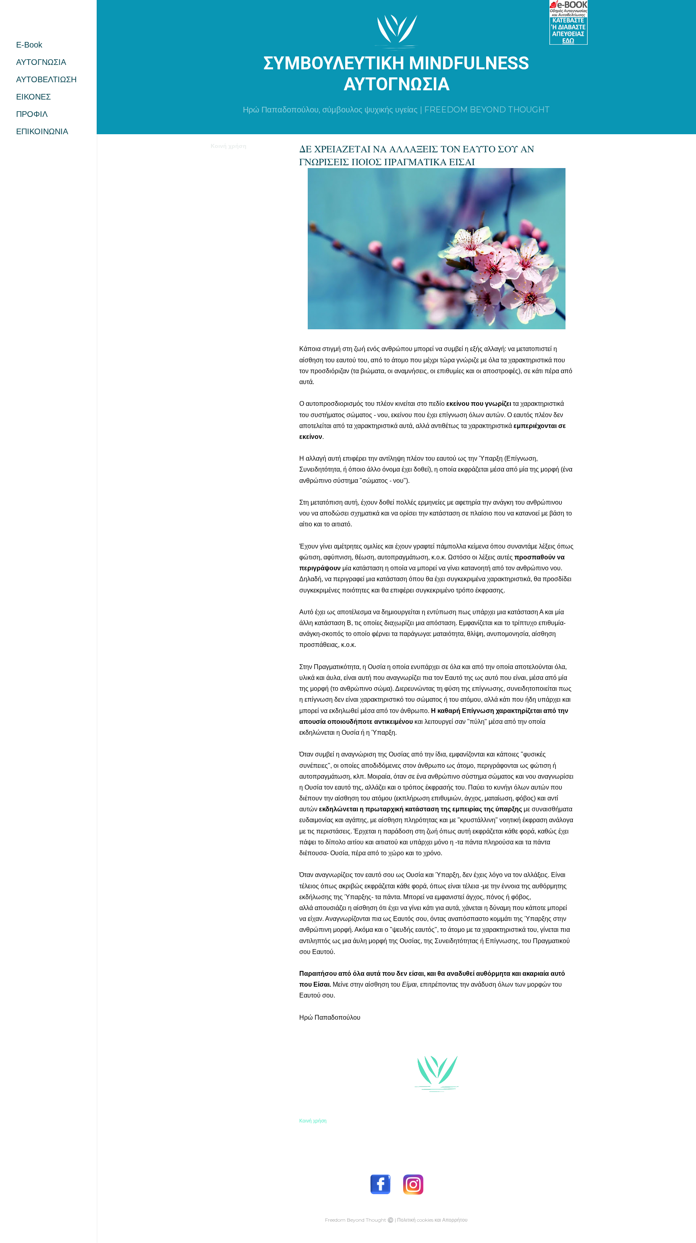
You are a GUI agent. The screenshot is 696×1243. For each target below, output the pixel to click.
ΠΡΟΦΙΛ (32, 114)
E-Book (29, 44)
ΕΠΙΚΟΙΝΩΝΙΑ (42, 131)
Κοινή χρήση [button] (228, 146)
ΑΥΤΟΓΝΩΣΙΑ (41, 62)
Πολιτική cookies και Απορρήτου (432, 1220)
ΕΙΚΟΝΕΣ (33, 96)
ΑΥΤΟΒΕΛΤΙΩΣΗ (46, 79)
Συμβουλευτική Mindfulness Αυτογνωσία (396, 74)
